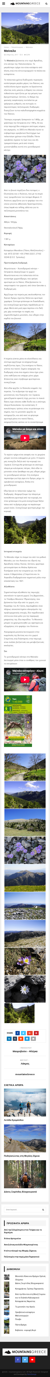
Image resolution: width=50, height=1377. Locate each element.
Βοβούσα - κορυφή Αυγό (25, 1330)
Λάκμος (25, 1064)
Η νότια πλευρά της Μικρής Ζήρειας (20, 1251)
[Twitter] (25, 1360)
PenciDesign (31, 1374)
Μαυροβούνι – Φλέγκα (25, 1052)
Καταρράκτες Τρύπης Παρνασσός (29, 1289)
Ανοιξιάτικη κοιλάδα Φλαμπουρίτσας (21, 1245)
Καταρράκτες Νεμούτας (25, 1301)
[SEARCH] (43, 1209)
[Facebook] (18, 1360)
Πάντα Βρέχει (21, 1325)
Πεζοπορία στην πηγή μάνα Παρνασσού (21, 1257)
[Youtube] (32, 1360)
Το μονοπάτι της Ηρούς (25, 1307)
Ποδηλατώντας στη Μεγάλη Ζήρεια (22, 1156)
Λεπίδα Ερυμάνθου (13, 1120)
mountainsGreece (25, 1074)
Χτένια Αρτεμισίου (12, 1238)
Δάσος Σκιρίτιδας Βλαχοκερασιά (20, 1192)
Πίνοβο (18, 1319)
